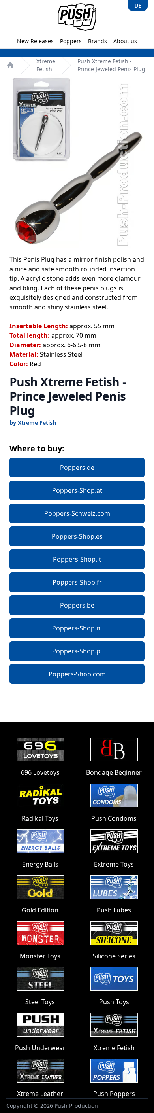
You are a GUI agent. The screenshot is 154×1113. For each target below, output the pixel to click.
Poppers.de (77, 467)
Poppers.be (77, 605)
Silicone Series (114, 956)
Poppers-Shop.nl (77, 628)
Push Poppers (114, 1093)
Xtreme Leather (40, 1093)
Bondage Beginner (114, 772)
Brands (97, 41)
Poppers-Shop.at (77, 490)
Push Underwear (40, 1047)
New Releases (35, 41)
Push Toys (114, 1002)
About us (125, 41)
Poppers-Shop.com (77, 674)
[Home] (10, 65)
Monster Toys (40, 956)
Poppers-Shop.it (77, 559)
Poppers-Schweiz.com (77, 513)
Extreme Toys (114, 864)
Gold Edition (40, 910)
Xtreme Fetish (45, 65)
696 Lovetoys (40, 772)
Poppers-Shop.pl (77, 651)
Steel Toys (40, 1002)
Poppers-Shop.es (77, 536)
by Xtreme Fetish (32, 422)
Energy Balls (40, 864)
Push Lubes (114, 910)
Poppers (71, 41)
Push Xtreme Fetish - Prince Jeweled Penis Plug (111, 65)
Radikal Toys (40, 818)
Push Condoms (114, 818)
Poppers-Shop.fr (77, 582)
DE (137, 5)
